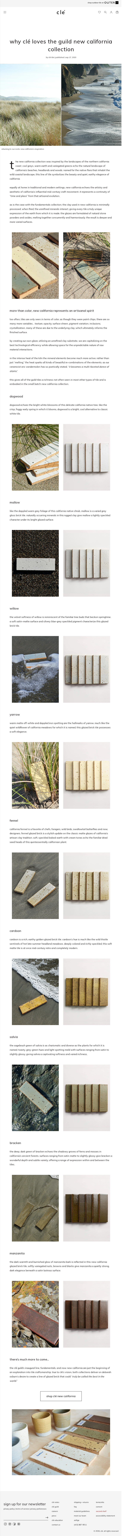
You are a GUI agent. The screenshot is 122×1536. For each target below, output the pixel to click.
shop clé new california (61, 1396)
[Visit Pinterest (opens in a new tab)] (10, 1524)
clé (102, 1531)
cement (99, 1507)
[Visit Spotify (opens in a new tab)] (19, 1524)
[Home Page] (61, 12)
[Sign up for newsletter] (26, 1518)
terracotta (100, 1502)
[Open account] (111, 12)
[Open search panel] (105, 12)
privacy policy (9, 1509)
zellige (76, 1520)
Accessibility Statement (105, 1516)
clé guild (55, 1507)
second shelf (101, 1511)
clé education (57, 1520)
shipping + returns (81, 1502)
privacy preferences (38, 1509)
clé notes (55, 1502)
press (54, 1516)
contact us (56, 1525)
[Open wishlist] (99, 12)
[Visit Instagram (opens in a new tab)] (5, 1524)
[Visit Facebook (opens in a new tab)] (14, 1524)
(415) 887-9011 (80, 1525)
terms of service (22, 1509)
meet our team (80, 1516)
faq (75, 1507)
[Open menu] (5, 12)
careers (55, 1511)
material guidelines (82, 1511)
